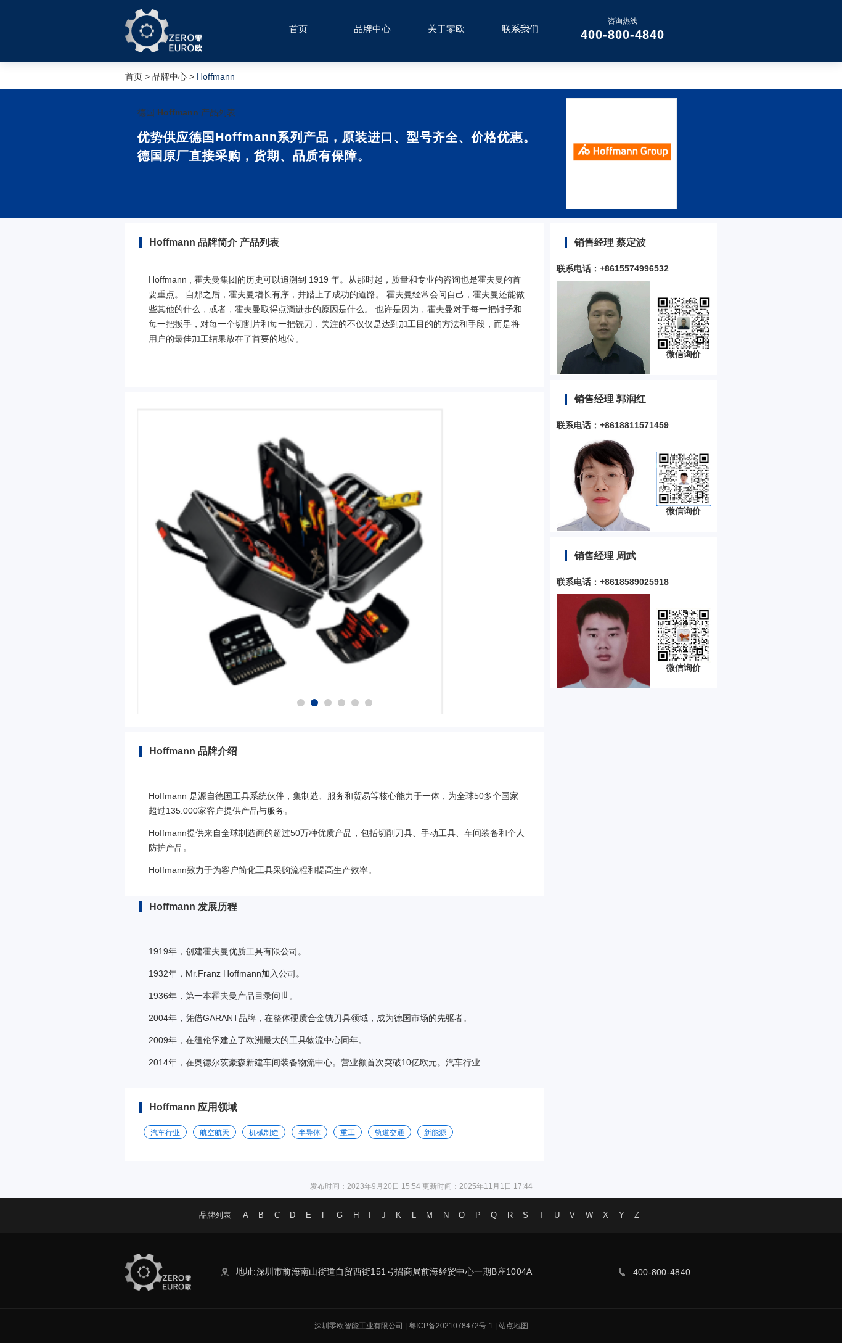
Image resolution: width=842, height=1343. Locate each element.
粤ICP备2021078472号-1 (451, 1325)
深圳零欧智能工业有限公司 (358, 1325)
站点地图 (513, 1325)
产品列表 (218, 112)
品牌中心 (169, 76)
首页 (133, 76)
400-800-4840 (622, 34)
